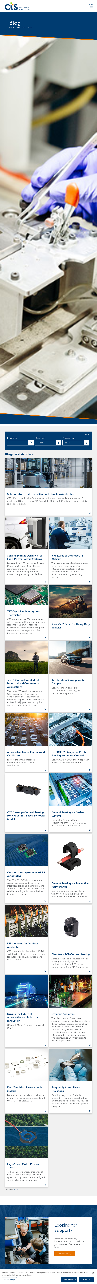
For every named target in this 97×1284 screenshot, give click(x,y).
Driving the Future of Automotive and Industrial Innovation (23, 1017)
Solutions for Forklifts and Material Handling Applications (41, 494)
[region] (48, 1276)
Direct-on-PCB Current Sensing (70, 954)
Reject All (86, 1280)
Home (11, 27)
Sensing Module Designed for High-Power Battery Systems (24, 557)
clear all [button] (86, 434)
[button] (91, 6)
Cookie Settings (9, 1280)
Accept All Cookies (69, 1280)
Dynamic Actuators (63, 1014)
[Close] (93, 1273)
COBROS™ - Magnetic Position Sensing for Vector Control (70, 753)
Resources (21, 27)
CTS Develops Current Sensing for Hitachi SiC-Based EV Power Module (26, 816)
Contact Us (63, 1253)
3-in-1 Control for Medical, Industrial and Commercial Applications (23, 684)
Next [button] (16, 1189)
